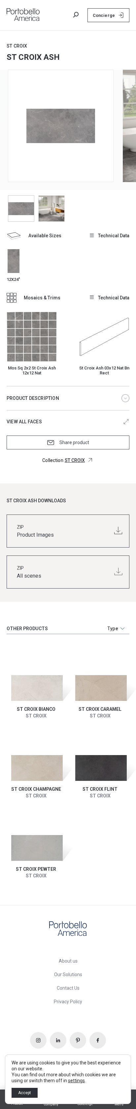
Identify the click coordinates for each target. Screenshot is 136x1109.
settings (76, 1080)
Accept (24, 1092)
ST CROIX (17, 46)
